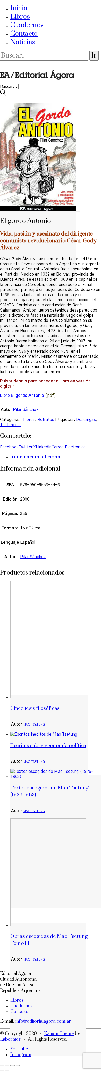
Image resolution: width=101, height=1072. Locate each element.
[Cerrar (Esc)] (18, 1065)
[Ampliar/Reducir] (2, 1065)
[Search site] (3, 94)
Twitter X (27, 447)
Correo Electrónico (69, 447)
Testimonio (10, 425)
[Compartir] (12, 1065)
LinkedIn (44, 447)
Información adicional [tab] (36, 457)
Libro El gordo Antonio (22, 395)
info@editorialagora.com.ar (43, 1021)
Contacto (24, 34)
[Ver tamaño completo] (78, 211)
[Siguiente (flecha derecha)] (7, 1070)
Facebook (9, 447)
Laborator (10, 1039)
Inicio (18, 8)
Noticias (22, 42)
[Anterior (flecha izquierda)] (2, 1070)
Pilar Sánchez (25, 410)
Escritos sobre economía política (48, 745)
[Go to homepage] (37, 81)
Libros (20, 17)
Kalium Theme (59, 1034)
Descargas (86, 420)
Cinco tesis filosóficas (35, 708)
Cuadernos (27, 25)
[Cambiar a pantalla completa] (7, 1065)
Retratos (45, 420)
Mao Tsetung (34, 724)
